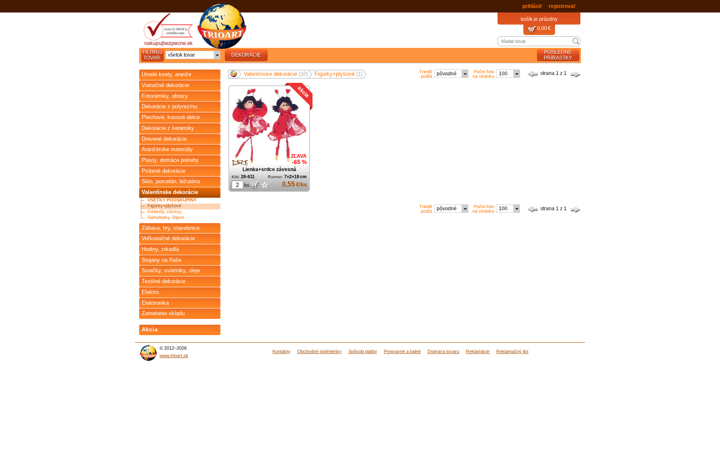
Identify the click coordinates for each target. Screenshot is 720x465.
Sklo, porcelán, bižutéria (171, 181)
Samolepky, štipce (166, 217)
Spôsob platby (362, 351)
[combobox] (192, 55)
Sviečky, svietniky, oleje (171, 270)
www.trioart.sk (174, 355)
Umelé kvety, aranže (166, 74)
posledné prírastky (558, 55)
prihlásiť (532, 6)
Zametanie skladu (163, 313)
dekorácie (246, 54)
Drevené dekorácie (164, 139)
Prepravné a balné (402, 351)
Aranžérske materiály (167, 149)
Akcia (150, 329)
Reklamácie (478, 351)
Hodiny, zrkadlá (160, 249)
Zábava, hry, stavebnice (171, 228)
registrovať (562, 6)
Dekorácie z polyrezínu (169, 106)
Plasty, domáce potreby (170, 160)
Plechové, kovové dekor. (171, 117)
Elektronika (155, 303)
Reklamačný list (512, 351)
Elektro (150, 292)
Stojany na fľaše (161, 260)
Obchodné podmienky (319, 351)
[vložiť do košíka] (254, 185)
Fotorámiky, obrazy (165, 96)
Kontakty (281, 351)
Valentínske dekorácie (170, 192)
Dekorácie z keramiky (168, 128)
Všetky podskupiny (172, 200)
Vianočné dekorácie (165, 85)
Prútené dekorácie (163, 171)
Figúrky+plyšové (164, 206)
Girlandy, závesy (165, 211)
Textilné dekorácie (163, 281)
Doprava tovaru (443, 351)
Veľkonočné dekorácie (168, 238)
